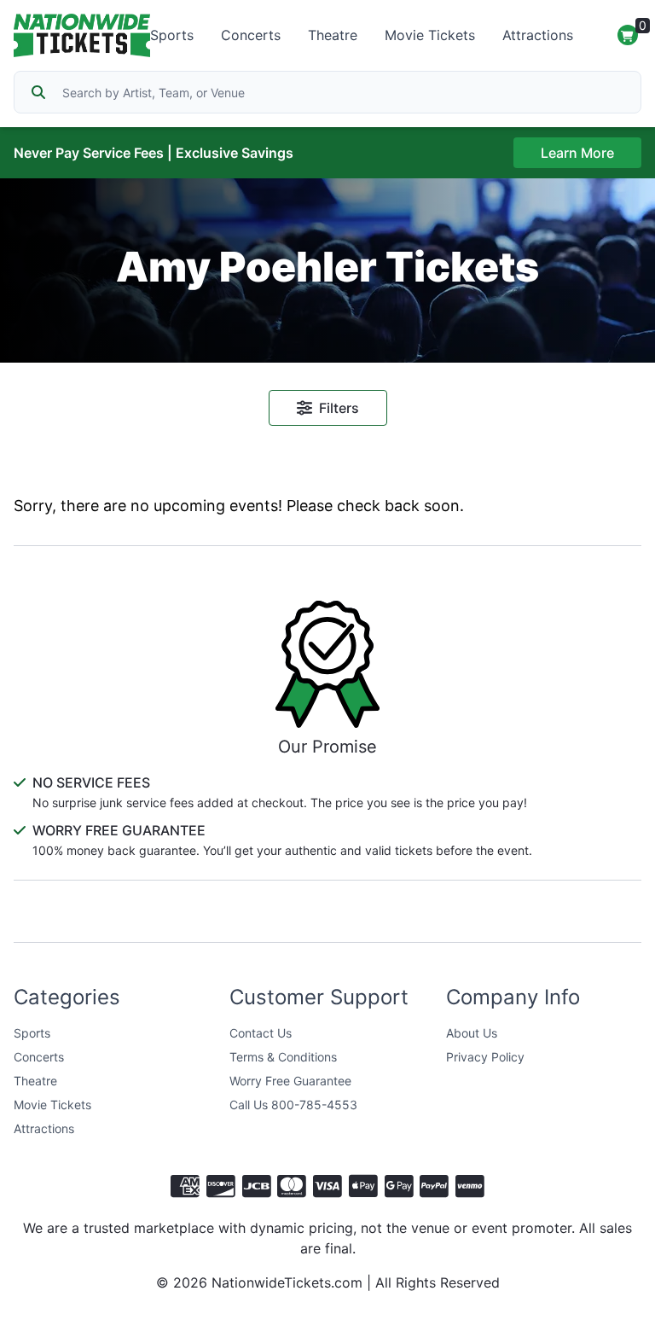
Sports (172, 35)
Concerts (251, 35)
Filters (339, 407)
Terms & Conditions (283, 1057)
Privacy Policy (485, 1057)
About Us (471, 1033)
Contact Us (260, 1033)
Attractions (537, 35)
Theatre (332, 35)
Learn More (577, 152)
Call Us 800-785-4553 (293, 1104)
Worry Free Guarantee (290, 1080)
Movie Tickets (430, 35)
